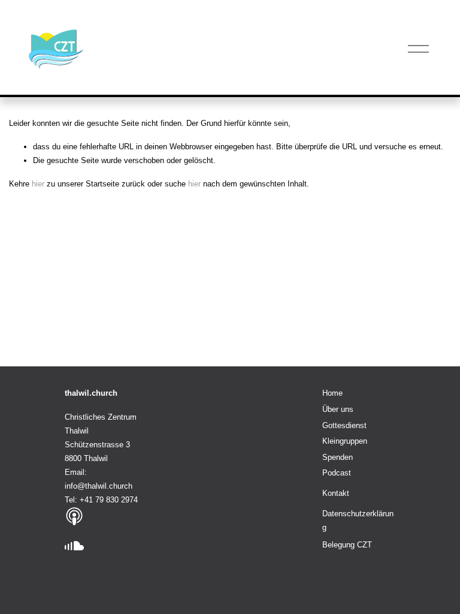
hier (38, 183)
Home (332, 393)
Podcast (336, 472)
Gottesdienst (344, 425)
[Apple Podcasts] (74, 516)
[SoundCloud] (74, 546)
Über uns (337, 409)
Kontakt (335, 493)
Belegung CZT (347, 544)
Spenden (337, 457)
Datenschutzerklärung (358, 520)
